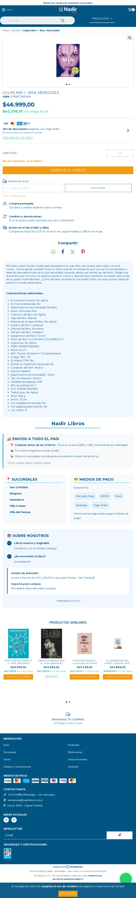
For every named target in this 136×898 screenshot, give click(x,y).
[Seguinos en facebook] (14, 820)
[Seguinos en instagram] (6, 820)
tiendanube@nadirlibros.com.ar (25, 800)
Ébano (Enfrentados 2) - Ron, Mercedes (51, 662)
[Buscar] (62, 20)
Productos (73, 745)
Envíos (7, 759)
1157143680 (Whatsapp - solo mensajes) (31, 794)
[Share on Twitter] (72, 251)
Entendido (68, 893)
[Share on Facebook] (63, 251)
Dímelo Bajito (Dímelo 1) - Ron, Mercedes (18, 662)
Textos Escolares (77, 759)
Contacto (73, 766)
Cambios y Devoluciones (17, 766)
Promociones (75, 752)
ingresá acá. (95, 876)
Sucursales (10, 752)
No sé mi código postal (14, 195)
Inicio (6, 30)
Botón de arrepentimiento (68, 879)
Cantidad (10, 153)
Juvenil (16, 30)
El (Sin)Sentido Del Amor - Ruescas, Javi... (117, 662)
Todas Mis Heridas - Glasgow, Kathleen (84, 662)
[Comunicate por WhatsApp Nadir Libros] (125, 879)
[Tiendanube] (68, 868)
